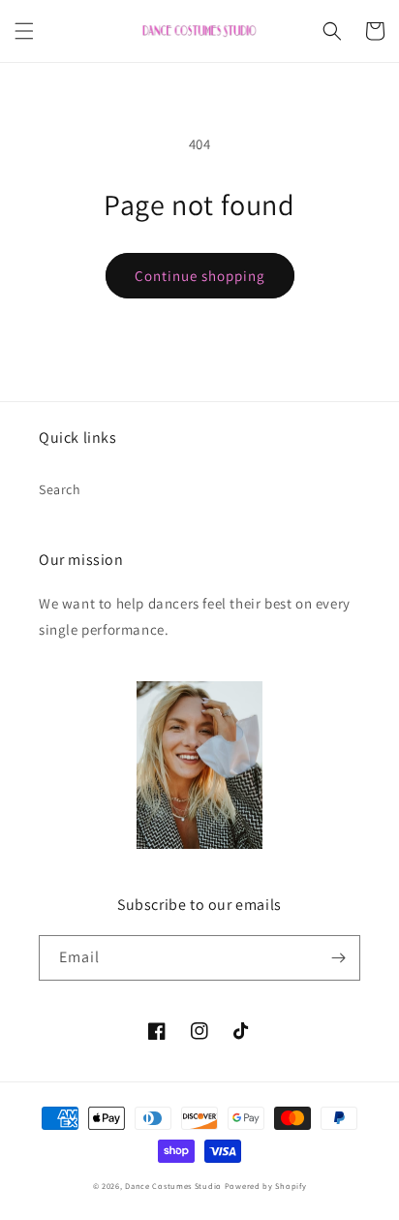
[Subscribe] (338, 958)
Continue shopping (200, 275)
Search (60, 489)
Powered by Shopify (266, 1185)
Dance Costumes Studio (173, 1185)
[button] (24, 31)
